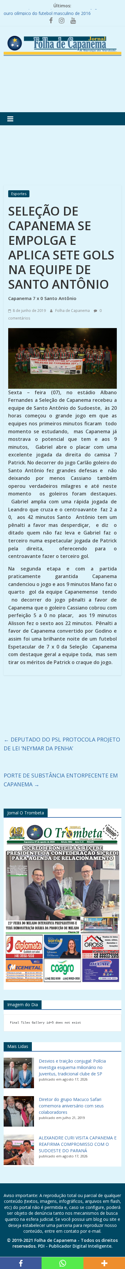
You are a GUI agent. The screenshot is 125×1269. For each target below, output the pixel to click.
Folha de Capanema (73, 310)
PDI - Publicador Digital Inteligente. (75, 1246)
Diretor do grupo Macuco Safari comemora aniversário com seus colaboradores (71, 1105)
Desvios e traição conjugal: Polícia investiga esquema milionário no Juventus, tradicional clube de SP (72, 1067)
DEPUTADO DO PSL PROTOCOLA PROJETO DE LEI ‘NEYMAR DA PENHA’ (62, 744)
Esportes (18, 193)
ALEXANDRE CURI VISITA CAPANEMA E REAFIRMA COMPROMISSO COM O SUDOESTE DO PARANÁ (78, 1144)
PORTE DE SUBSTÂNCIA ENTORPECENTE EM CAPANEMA (61, 780)
